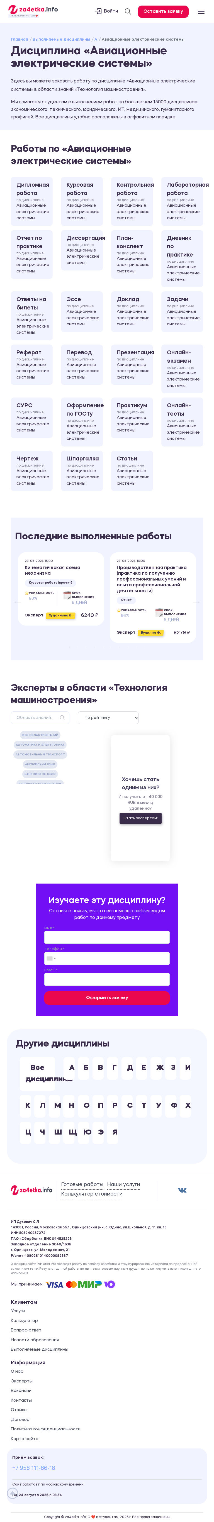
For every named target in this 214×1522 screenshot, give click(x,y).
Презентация (135, 365)
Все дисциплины (40, 1073)
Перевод (83, 365)
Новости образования (35, 1340)
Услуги (18, 1311)
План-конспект (133, 255)
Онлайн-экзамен (183, 369)
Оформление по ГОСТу (85, 422)
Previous (15, 597)
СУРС (32, 418)
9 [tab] (136, 647)
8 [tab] (128, 647)
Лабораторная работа (185, 201)
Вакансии (21, 1391)
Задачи (183, 311)
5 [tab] (103, 647)
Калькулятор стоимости (92, 1194)
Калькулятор (24, 1321)
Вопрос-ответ (26, 1330)
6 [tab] (111, 647)
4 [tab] (94, 647)
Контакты (21, 1401)
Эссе (83, 311)
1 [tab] (69, 647)
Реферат (32, 365)
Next (193, 597)
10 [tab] (144, 647)
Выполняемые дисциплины (61, 40)
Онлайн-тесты (183, 422)
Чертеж (32, 471)
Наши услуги (123, 1184)
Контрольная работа (135, 201)
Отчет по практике (32, 255)
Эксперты (22, 1381)
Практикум (133, 418)
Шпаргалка (83, 471)
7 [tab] (119, 647)
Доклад (133, 311)
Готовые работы (82, 1184)
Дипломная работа (32, 201)
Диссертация (85, 250)
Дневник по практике (183, 259)
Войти (111, 11)
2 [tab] (78, 647)
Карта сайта (24, 1439)
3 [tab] (86, 647)
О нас (17, 1372)
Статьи (133, 471)
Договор (20, 1420)
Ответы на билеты (32, 316)
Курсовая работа (83, 201)
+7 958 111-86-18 (33, 1468)
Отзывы (19, 1410)
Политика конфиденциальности (46, 1429)
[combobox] (51, 958)
